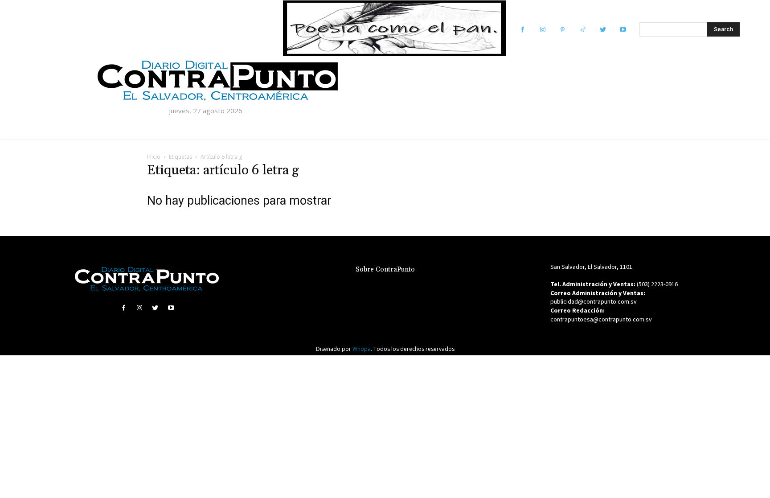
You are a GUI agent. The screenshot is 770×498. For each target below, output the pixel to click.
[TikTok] (582, 29)
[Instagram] (542, 29)
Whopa (361, 349)
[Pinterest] (562, 29)
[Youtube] (623, 29)
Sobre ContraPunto (385, 269)
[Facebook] (522, 29)
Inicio (153, 157)
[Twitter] (602, 29)
